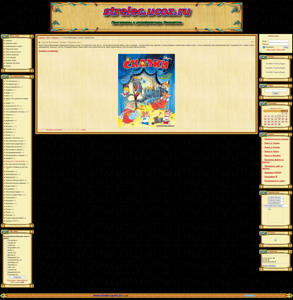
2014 (48, 38)
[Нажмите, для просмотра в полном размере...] (146, 127)
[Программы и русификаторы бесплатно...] (275, 222)
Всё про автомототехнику (16, 164)
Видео (8, 93)
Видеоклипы (10, 177)
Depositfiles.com (13, 248)
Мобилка (9, 132)
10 (265, 119)
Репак (8, 212)
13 (276, 119)
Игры (8, 123)
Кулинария (10, 189)
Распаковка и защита (14, 149)
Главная (41, 38)
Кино (7, 96)
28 (279, 124)
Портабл (9, 215)
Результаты (11, 280)
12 (272, 119)
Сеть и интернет (12, 109)
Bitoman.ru (11, 255)
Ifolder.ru (10, 250)
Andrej (84, 129)
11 (268, 119)
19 (272, 122)
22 (283, 122)
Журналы (9, 203)
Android (8, 129)
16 (286, 119)
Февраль (55, 38)
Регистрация (281, 49)
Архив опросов (22, 280)
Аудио (8, 103)
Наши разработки (12, 87)
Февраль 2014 (275, 108)
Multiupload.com (13, 257)
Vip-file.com (11, 252)
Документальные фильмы (16, 183)
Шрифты (9, 158)
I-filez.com (11, 267)
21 (279, 122)
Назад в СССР (11, 221)
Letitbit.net (11, 245)
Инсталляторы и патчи (14, 141)
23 (286, 122)
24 (265, 124)
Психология (10, 198)
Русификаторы (11, 84)
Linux (8, 117)
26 (272, 124)
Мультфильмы (11, 174)
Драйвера (9, 120)
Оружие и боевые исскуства (17, 167)
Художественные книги (15, 180)
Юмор (8, 135)
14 (279, 119)
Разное (8, 209)
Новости (9, 115)
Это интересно (11, 81)
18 (269, 122)
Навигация (10, 171)
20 (276, 122)
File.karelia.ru (12, 240)
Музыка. (9, 126)
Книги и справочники (14, 195)
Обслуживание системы (15, 112)
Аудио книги (10, 186)
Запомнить (269, 47)
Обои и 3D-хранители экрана (17, 98)
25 (269, 124)
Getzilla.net (11, 243)
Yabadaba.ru (12, 265)
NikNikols (272, 265)
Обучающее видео (13, 192)
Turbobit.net (11, 270)
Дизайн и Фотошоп (13, 138)
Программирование (13, 152)
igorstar (265, 265)
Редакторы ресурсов (14, 147)
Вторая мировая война (14, 218)
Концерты (9, 200)
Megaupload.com (13, 272)
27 (276, 124)
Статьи (8, 206)
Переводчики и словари (15, 155)
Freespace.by (12, 275)
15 (283, 119)
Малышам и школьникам (15, 161)
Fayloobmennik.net (14, 260)
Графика (9, 90)
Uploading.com (12, 262)
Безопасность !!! (12, 106)
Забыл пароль (271, 49)
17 (265, 122)
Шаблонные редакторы (15, 144)
